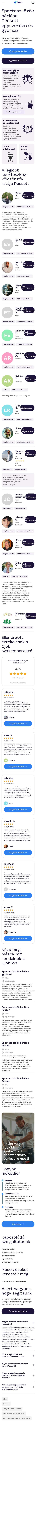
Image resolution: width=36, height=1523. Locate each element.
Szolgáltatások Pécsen (12, 1409)
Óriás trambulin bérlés (10, 1262)
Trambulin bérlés (8, 1249)
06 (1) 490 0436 (19, 61)
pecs (5, 1404)
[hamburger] (3, 2)
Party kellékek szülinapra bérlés (14, 1281)
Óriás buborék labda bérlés (12, 1252)
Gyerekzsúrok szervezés (12, 1413)
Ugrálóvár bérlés (8, 1256)
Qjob (5, 1399)
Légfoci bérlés (7, 1259)
